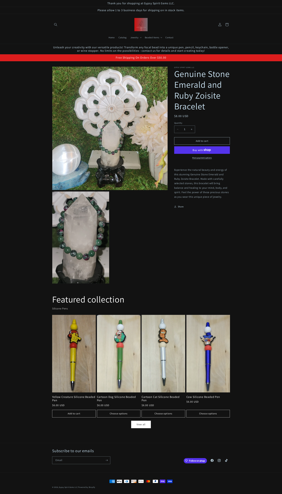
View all (141, 424)
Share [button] (181, 206)
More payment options (202, 157)
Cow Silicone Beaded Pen (203, 397)
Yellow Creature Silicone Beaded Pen (73, 398)
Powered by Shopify (86, 487)
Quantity (178, 122)
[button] (55, 24)
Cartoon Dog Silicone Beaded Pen (116, 398)
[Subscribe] (106, 460)
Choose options (118, 413)
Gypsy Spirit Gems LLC (68, 487)
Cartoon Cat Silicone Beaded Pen (161, 398)
